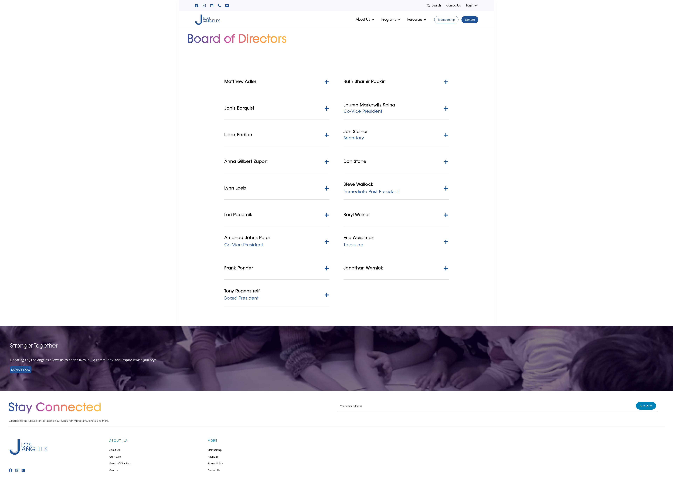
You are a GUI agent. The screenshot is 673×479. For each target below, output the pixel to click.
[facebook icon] (212, 6)
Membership (446, 20)
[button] (472, 5)
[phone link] (219, 6)
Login (469, 5)
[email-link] (227, 6)
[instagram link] (204, 6)
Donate (470, 20)
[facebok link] (197, 6)
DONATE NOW (20, 370)
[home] (208, 19)
